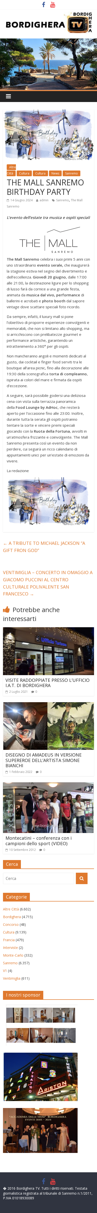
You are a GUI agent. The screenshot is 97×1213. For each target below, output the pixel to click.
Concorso (11, 924)
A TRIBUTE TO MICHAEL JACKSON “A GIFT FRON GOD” (44, 546)
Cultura (24, 173)
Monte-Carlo (13, 955)
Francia (9, 939)
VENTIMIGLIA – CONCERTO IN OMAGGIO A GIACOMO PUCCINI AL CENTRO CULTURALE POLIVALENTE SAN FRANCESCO (48, 583)
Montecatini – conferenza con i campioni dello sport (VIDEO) (38, 840)
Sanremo (71, 173)
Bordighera (12, 916)
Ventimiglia (11, 978)
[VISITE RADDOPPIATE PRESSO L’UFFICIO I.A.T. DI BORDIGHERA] (48, 630)
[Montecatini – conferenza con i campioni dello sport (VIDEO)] (48, 785)
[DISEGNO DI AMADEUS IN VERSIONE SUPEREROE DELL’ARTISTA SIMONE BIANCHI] (48, 705)
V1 (5, 970)
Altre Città (11, 170)
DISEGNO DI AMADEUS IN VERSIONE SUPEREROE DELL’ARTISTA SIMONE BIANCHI (43, 760)
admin (44, 200)
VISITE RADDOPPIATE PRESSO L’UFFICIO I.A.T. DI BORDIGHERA (47, 683)
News (55, 173)
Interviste (10, 947)
